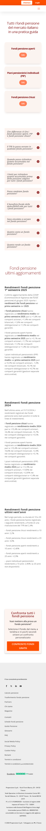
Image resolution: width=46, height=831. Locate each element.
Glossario (8, 731)
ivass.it (21, 813)
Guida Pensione (11, 726)
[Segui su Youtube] (21, 686)
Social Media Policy (12, 741)
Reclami (8, 755)
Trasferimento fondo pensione (17, 697)
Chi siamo (9, 706)
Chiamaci (26, 2)
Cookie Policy (10, 750)
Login (37, 2)
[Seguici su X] (11, 686)
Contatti (8, 717)
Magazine (8, 711)
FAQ (6, 735)
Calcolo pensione (11, 693)
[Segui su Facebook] (6, 686)
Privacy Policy (10, 746)
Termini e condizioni (13, 759)
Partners (8, 702)
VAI (23, 55)
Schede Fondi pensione (14, 722)
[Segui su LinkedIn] (16, 686)
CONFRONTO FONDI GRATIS (23, 646)
